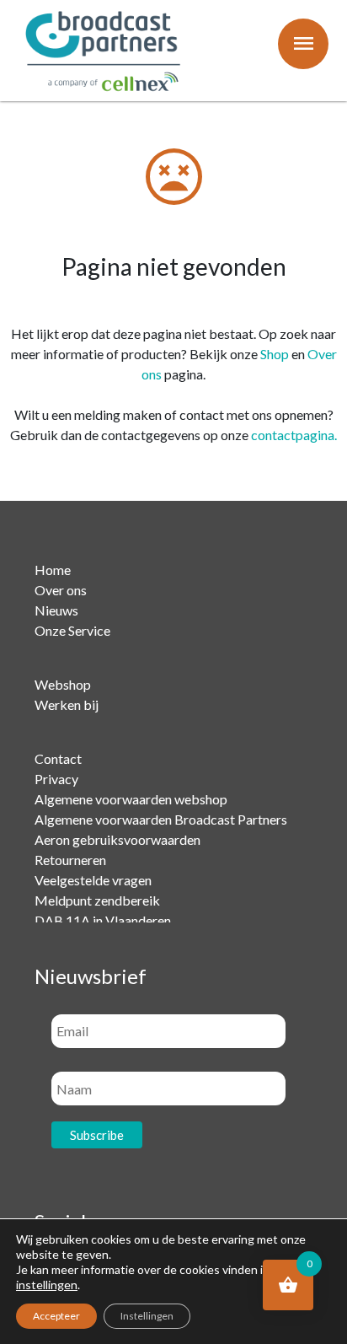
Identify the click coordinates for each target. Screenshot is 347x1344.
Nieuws (56, 610)
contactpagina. (294, 435)
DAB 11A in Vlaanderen (103, 920)
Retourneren (70, 860)
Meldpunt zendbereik (97, 900)
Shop (274, 354)
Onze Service (72, 630)
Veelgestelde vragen (93, 880)
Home (53, 570)
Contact (58, 758)
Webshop (63, 684)
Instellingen (147, 1315)
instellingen (46, 1284)
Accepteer (56, 1315)
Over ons (61, 590)
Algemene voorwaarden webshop (131, 799)
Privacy (56, 779)
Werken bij (67, 704)
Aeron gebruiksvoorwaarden (117, 839)
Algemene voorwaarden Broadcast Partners (161, 819)
